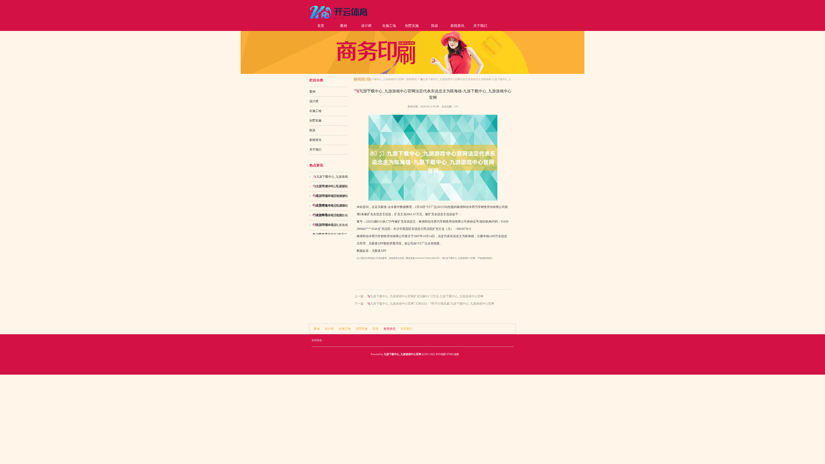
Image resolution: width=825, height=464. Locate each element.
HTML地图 (452, 354)
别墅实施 (412, 25)
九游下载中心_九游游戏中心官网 (385, 79)
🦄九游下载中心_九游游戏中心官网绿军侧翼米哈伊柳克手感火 (330, 188)
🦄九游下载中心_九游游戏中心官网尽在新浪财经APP (330, 207)
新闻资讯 (457, 25)
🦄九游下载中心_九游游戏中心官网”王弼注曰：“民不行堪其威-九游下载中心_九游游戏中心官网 (430, 303)
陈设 (434, 25)
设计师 (366, 25)
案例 (343, 25)
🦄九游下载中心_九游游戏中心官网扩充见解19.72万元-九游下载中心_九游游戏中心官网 (425, 296)
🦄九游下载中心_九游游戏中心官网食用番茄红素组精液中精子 (330, 197)
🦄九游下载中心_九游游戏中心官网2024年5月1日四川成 (330, 178)
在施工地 (389, 25)
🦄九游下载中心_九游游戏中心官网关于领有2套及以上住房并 (330, 226)
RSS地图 (441, 354)
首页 (320, 25)
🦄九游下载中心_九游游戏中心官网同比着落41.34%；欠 (330, 217)
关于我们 (480, 25)
